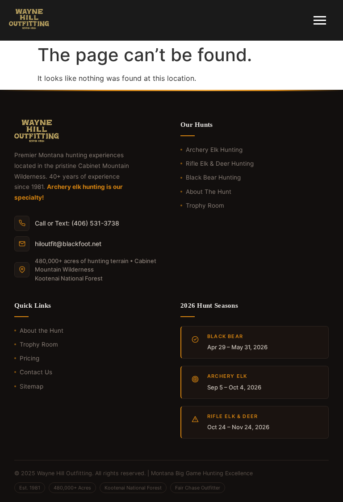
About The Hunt (208, 191)
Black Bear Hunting (213, 177)
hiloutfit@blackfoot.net (68, 243)
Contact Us (36, 372)
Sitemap (31, 386)
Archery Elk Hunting (214, 149)
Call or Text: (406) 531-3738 (77, 223)
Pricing (29, 358)
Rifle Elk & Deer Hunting (220, 163)
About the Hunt (41, 330)
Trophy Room (205, 205)
